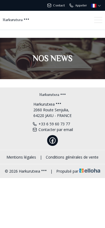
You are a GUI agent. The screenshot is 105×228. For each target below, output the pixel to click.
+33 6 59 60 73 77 (54, 123)
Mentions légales (21, 157)
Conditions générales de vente (72, 157)
